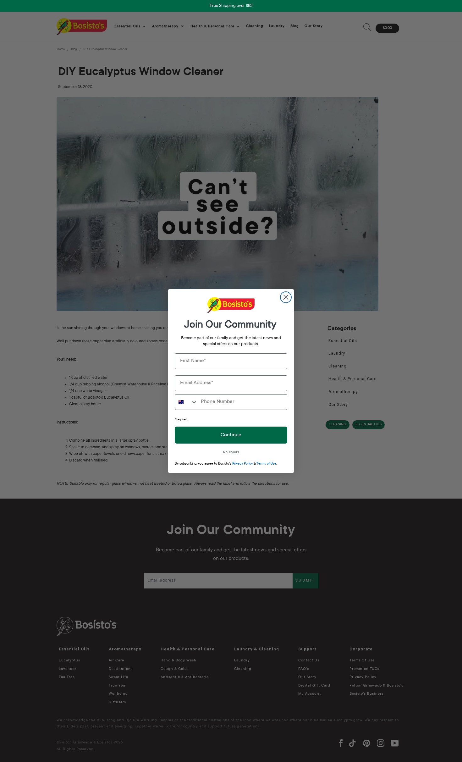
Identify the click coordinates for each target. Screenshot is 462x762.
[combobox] (186, 402)
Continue (231, 435)
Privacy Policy (242, 464)
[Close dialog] (285, 297)
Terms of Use (266, 464)
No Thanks (231, 453)
